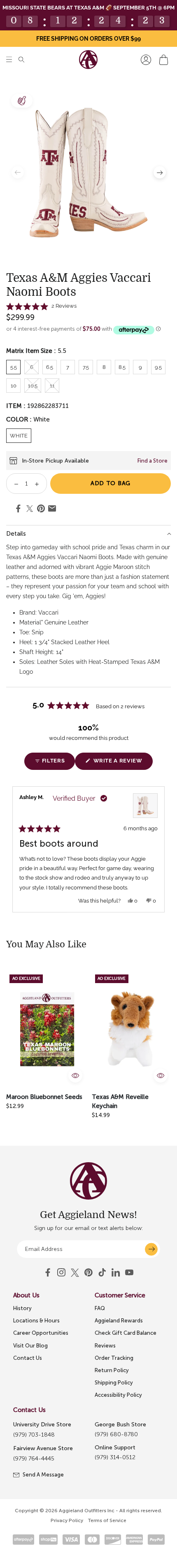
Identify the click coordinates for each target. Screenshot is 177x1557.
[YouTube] (88, 1272)
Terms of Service (107, 1520)
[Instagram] (61, 1272)
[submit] (151, 1249)
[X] (75, 1273)
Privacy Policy (67, 1520)
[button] (9, 59)
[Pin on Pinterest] (41, 510)
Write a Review (122, 763)
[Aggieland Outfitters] (88, 59)
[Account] (146, 59)
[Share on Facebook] (18, 510)
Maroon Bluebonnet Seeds (44, 1097)
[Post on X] (30, 509)
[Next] (161, 849)
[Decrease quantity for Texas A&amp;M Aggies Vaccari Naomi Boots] (13, 483)
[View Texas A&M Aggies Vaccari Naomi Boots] (145, 805)
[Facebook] (48, 1272)
